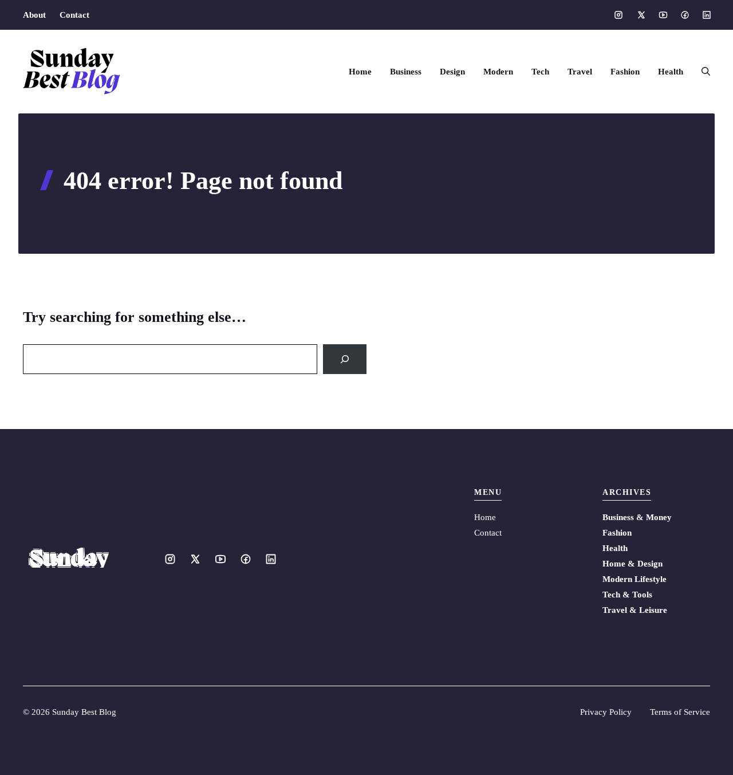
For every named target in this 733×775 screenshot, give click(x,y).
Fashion (625, 71)
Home (360, 71)
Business (405, 71)
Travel (580, 71)
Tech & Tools (627, 594)
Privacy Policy (606, 712)
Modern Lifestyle (634, 579)
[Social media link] (618, 14)
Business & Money (637, 517)
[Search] (344, 359)
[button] (701, 71)
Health (670, 71)
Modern (498, 71)
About (34, 14)
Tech (540, 71)
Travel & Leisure (634, 610)
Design (452, 71)
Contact (74, 14)
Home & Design (632, 563)
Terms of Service (680, 712)
